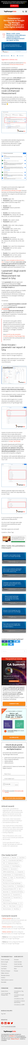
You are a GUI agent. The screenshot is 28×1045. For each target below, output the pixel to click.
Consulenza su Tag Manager (18, 992)
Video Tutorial (12, 906)
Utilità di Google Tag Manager (10, 903)
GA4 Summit (14, 869)
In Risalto (12, 1036)
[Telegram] (11, 644)
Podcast (16, 971)
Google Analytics (7, 874)
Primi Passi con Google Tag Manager (12, 883)
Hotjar (11, 877)
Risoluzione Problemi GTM (9, 889)
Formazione (4, 964)
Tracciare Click (6, 894)
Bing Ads (14, 857)
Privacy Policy (15, 1039)
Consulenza (4, 966)
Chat (4, 860)
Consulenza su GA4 (19, 998)
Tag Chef (3, 1013)
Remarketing (20, 886)
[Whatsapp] (5, 644)
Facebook (5, 869)
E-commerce (6, 866)
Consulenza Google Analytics (19, 995)
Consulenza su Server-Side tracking (19, 1001)
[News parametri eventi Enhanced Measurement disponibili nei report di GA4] (14, 47)
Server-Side (5, 891)
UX (21, 903)
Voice (20, 906)
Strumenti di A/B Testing (17, 891)
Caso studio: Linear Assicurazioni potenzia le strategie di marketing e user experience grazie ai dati (12, 820)
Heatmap (5, 877)
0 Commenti (21, 55)
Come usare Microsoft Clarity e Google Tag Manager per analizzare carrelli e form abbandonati (12, 844)
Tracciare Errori (16, 894)
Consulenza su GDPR (19, 1004)
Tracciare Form (17, 897)
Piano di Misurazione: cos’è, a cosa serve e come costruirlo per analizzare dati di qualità (13, 837)
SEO (20, 889)
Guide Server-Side (18, 966)
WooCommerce (7, 909)
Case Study (22, 857)
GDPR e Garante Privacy (8, 871)
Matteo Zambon (6, 55)
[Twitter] (17, 641)
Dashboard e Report (13, 863)
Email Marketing (16, 866)
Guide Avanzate (18, 961)
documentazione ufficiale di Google (11, 190)
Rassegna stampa (5, 975)
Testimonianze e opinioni (7, 980)
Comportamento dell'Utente (15, 860)
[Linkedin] (11, 641)
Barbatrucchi (6, 857)
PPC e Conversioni (7, 880)
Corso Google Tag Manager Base (5, 994)
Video (4, 906)
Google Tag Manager (14, 441)
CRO (4, 863)
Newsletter (3, 982)
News (14, 55)
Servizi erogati (4, 961)
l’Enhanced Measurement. (17, 64)
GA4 (24, 62)
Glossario (16, 959)
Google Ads (20, 871)
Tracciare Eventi (6, 897)
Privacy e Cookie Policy (8, 886)
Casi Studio (3, 968)
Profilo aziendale (5, 959)
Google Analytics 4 (18, 874)
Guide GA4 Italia (18, 964)
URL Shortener (6, 900)
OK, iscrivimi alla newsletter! (14, 798)
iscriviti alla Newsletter (10, 1026)
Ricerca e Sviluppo (5, 971)
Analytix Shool (4, 991)
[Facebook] (5, 641)
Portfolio (3, 977)
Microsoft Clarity (20, 877)
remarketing (5, 309)
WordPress (16, 909)
